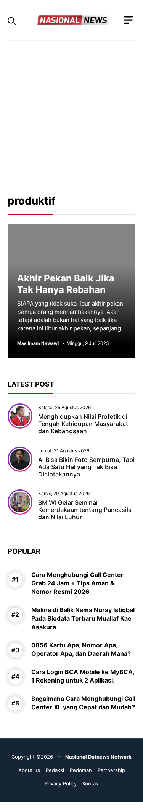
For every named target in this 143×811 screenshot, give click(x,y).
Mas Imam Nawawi (38, 343)
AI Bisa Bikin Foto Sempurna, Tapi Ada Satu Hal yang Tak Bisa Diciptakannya (86, 467)
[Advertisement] (71, 112)
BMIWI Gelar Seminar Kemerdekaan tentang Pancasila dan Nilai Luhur (85, 510)
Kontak (90, 783)
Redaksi (55, 770)
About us (29, 770)
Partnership (111, 770)
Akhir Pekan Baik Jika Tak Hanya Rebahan (65, 284)
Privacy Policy (61, 783)
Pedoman (81, 770)
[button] (12, 20)
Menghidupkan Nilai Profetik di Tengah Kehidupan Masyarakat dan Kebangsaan (83, 424)
